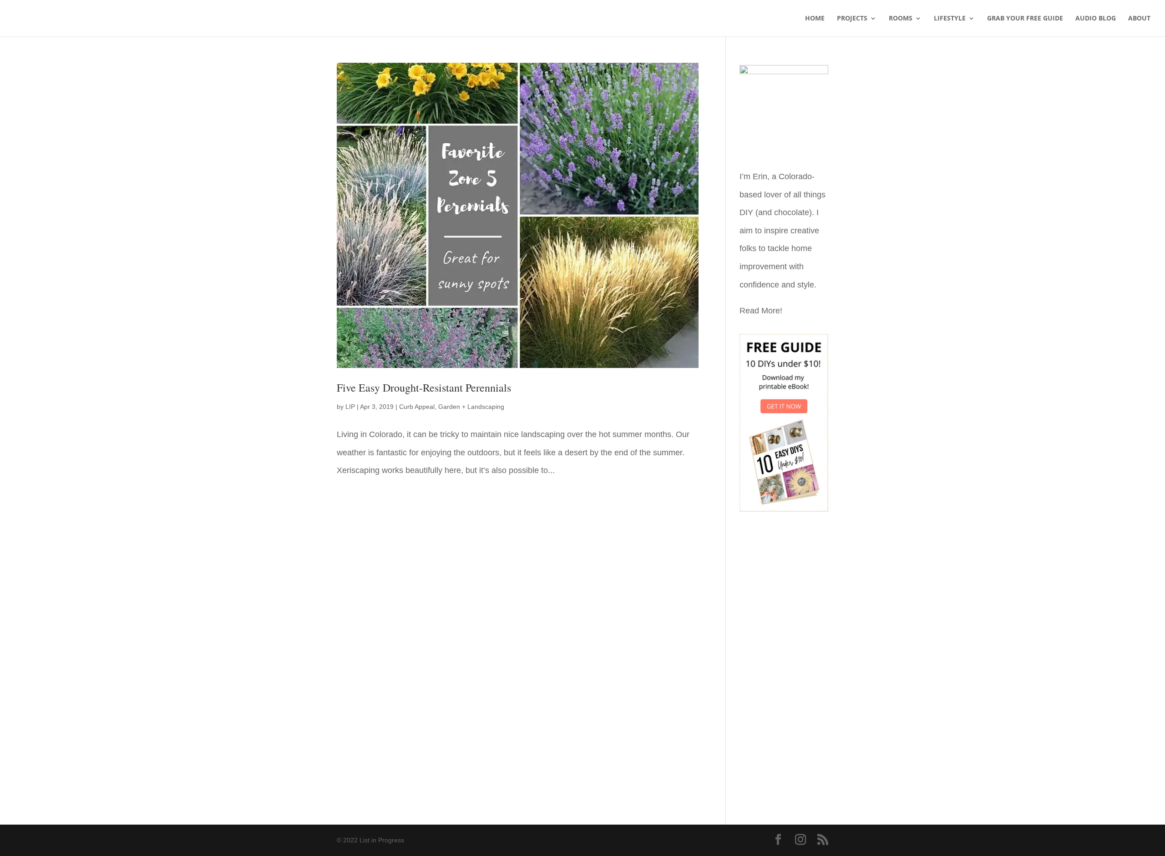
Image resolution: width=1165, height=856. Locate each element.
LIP (350, 406)
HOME (815, 18)
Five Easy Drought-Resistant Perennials (424, 387)
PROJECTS (852, 18)
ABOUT (1139, 18)
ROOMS (900, 18)
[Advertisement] (784, 661)
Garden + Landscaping (471, 406)
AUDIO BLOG (1095, 18)
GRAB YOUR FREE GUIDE (1025, 18)
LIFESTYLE (950, 18)
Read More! (761, 310)
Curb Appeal (417, 406)
